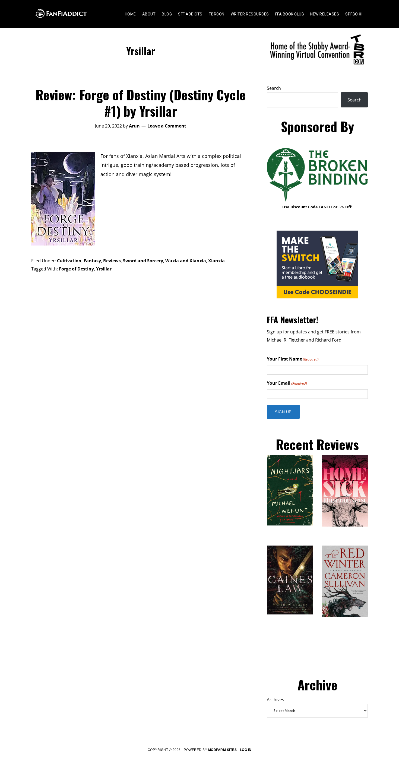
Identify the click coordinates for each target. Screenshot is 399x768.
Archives (275, 700)
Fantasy (92, 261)
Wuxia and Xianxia (185, 261)
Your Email (287, 383)
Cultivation (69, 261)
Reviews (112, 261)
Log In (246, 750)
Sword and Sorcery (143, 261)
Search (274, 88)
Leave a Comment (166, 126)
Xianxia (216, 261)
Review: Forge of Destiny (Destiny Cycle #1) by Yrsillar (141, 102)
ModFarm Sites (222, 750)
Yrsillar (104, 269)
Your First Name (293, 359)
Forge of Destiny (76, 269)
